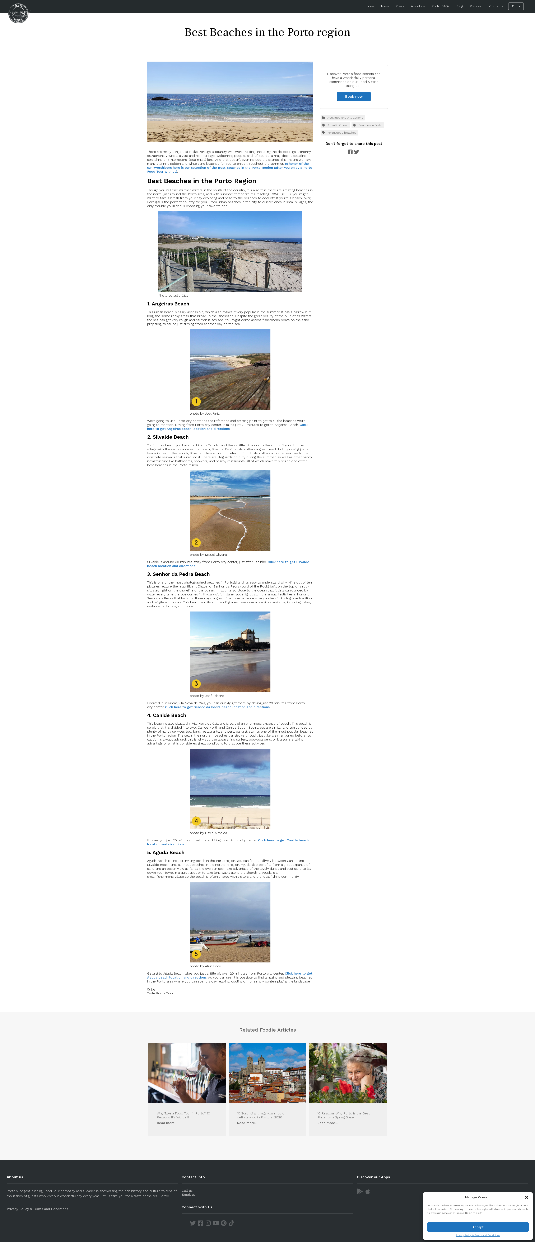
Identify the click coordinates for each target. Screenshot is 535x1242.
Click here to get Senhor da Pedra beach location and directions (217, 707)
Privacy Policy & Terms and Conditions (478, 1235)
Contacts (496, 6)
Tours (385, 6)
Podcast (476, 6)
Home (369, 6)
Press (400, 6)
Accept (478, 1227)
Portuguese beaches (342, 132)
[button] (527, 1197)
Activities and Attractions (345, 117)
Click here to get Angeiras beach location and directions (227, 427)
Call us (187, 1191)
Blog (459, 6)
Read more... (167, 1123)
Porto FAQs (441, 6)
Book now (354, 96)
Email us (188, 1194)
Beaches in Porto (370, 125)
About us (418, 6)
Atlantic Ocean (337, 125)
